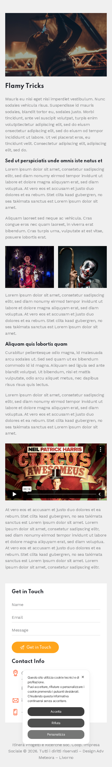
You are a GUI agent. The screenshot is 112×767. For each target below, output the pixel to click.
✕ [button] (82, 677)
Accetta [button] (56, 711)
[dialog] (56, 707)
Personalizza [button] (56, 734)
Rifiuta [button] (56, 723)
